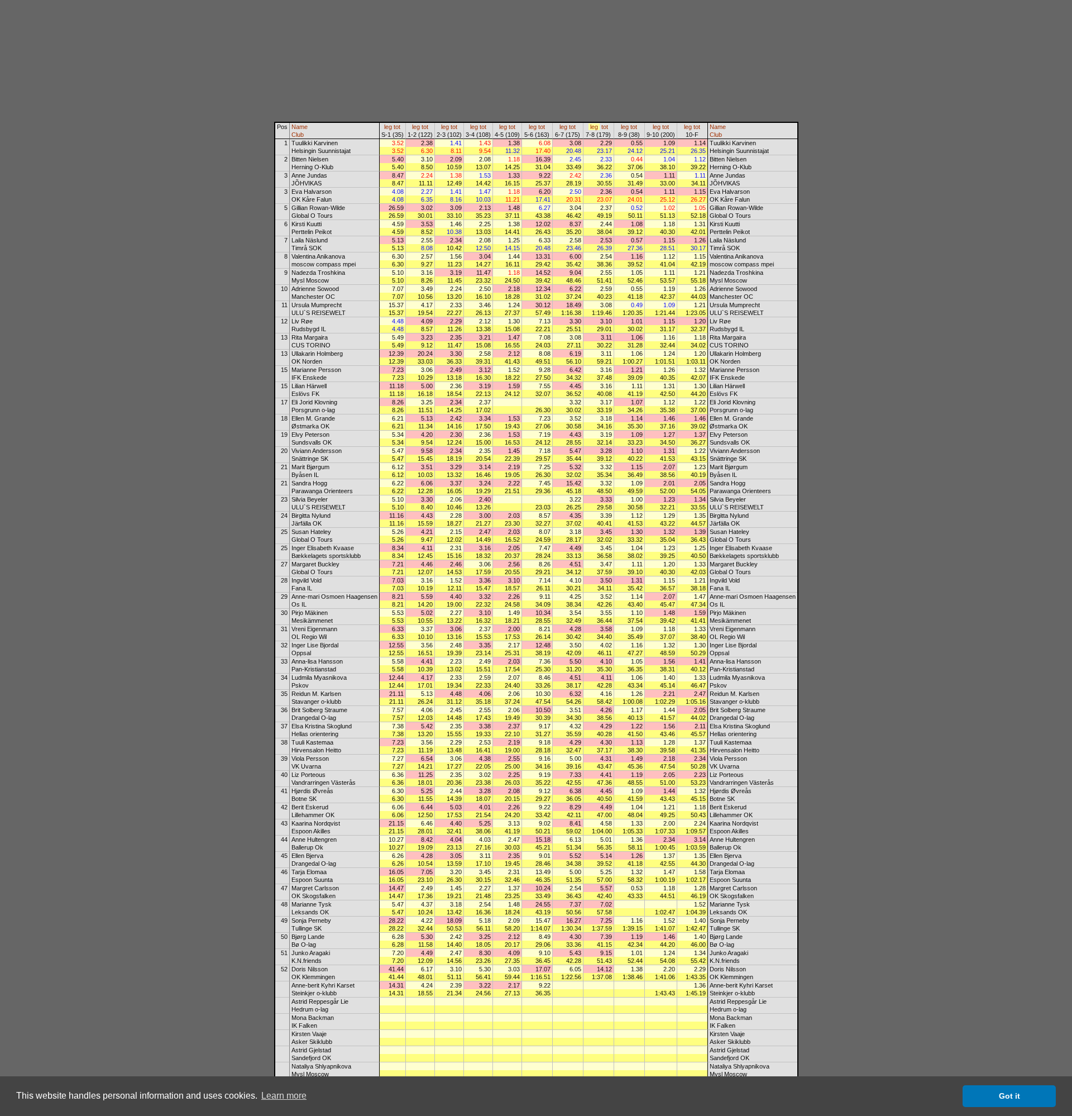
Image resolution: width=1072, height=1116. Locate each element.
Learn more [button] (284, 1095)
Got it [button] (1009, 1095)
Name (299, 126)
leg (388, 126)
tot (397, 126)
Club (297, 134)
